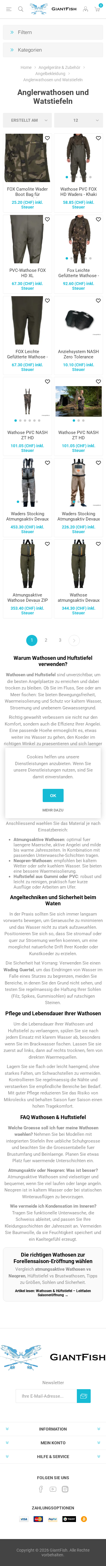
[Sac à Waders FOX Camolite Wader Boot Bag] (27, 158)
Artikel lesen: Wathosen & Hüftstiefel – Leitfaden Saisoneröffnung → (53, 1293)
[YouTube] (53, 1489)
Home (26, 67)
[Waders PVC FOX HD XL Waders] (27, 239)
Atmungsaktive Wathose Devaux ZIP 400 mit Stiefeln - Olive (27, 602)
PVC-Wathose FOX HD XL (27, 273)
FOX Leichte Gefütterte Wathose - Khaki (27, 357)
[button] (67, 177)
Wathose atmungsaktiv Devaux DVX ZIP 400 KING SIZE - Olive (79, 602)
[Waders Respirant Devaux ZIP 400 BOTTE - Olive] (27, 564)
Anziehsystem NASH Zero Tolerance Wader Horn (78, 357)
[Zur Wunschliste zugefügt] (47, 138)
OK (53, 795)
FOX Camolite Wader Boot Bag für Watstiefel (27, 194)
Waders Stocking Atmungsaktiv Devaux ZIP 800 (27, 519)
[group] (78, 158)
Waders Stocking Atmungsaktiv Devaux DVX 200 (78, 519)
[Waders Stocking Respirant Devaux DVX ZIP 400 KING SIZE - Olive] (78, 564)
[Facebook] (41, 1489)
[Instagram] (65, 1489)
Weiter (74, 640)
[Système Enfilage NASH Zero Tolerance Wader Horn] (78, 320)
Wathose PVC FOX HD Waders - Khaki (78, 192)
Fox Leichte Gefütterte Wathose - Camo (78, 276)
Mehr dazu (53, 810)
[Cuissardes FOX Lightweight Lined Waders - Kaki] (27, 320)
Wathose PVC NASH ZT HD (27, 435)
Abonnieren (84, 1396)
